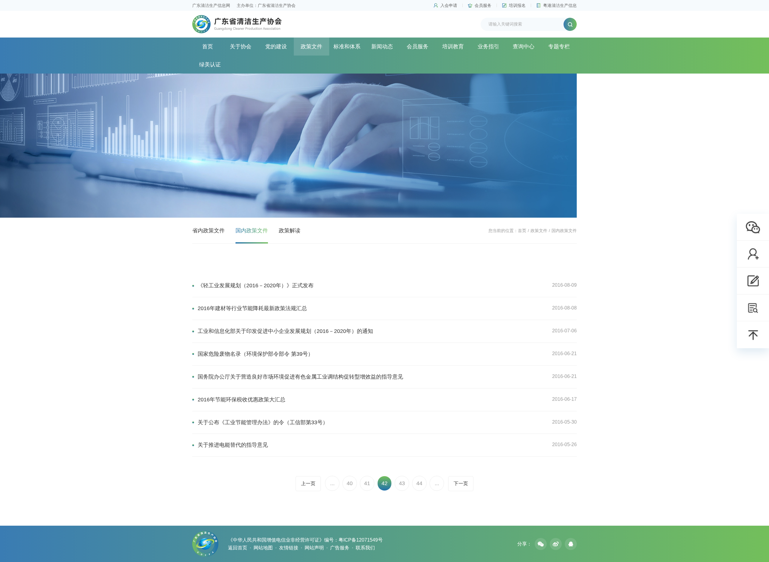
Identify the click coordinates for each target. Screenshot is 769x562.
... (332, 483)
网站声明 (314, 547)
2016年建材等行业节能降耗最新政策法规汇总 (252, 308)
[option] (384, 146)
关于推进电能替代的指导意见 (233, 445)
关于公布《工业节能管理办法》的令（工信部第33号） (263, 422)
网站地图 (263, 547)
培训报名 (517, 5)
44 (419, 483)
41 (367, 483)
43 (402, 483)
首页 (207, 47)
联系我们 (365, 547)
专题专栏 (559, 47)
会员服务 (483, 5)
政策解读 (289, 231)
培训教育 (453, 47)
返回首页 (237, 547)
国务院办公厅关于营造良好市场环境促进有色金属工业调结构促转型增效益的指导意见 (300, 377)
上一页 (308, 483)
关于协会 (240, 47)
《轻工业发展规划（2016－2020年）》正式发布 (256, 286)
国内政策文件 (252, 231)
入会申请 (448, 5)
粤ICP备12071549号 (361, 539)
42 (384, 483)
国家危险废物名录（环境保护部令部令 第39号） (255, 354)
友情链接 (288, 547)
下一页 (461, 483)
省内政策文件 (208, 231)
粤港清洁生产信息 (560, 5)
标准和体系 (346, 47)
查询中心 (523, 47)
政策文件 (311, 47)
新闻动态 (382, 47)
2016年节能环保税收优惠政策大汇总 (241, 400)
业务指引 (488, 47)
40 (350, 483)
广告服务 (339, 547)
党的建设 (276, 47)
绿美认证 (210, 65)
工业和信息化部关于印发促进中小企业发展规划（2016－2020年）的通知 (285, 331)
